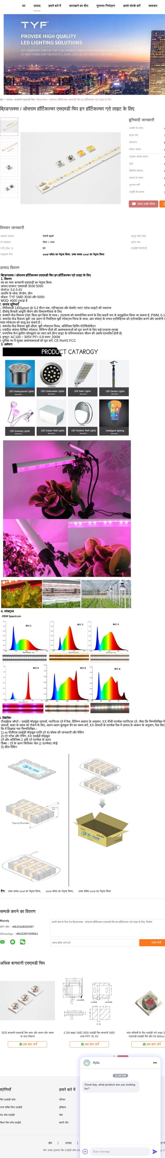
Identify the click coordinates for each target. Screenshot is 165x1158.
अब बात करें (30, 1044)
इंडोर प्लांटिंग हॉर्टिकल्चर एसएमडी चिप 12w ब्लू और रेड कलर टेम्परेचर (28, 1034)
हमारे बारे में (54, 5)
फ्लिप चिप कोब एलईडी (10, 1122)
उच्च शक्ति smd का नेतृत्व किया (94, 891)
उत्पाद (37, 5)
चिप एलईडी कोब (7, 1099)
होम (50, 1143)
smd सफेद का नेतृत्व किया (59, 891)
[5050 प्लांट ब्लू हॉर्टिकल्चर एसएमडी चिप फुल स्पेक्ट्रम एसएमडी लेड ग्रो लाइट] (89, 1000)
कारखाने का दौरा (78, 5)
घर (23, 5)
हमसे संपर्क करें (131, 5)
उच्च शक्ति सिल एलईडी (11, 1107)
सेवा (61, 1114)
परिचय (62, 1099)
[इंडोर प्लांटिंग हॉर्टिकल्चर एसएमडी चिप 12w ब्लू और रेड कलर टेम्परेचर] (27, 1000)
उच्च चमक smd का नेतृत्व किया (24, 891)
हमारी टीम (63, 1122)
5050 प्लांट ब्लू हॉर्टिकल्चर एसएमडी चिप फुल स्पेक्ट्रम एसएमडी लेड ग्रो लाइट (89, 1034)
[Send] (155, 1151)
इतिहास (62, 1107)
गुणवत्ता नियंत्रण (105, 5)
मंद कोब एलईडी (7, 1114)
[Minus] (155, 1062)
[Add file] (85, 1151)
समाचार (152, 5)
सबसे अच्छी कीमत (146, 203)
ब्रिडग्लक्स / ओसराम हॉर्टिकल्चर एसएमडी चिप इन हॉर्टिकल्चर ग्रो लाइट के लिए (74, 99)
